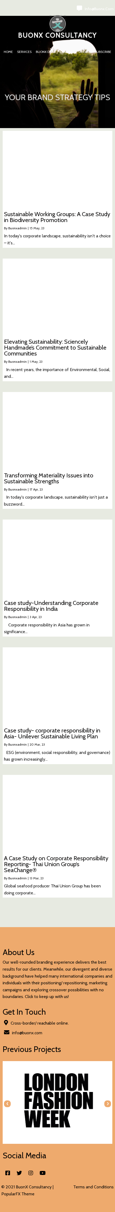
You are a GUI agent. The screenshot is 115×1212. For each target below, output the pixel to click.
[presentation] (7, 1103)
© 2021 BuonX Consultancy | (27, 1186)
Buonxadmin (17, 228)
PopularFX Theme (17, 1193)
